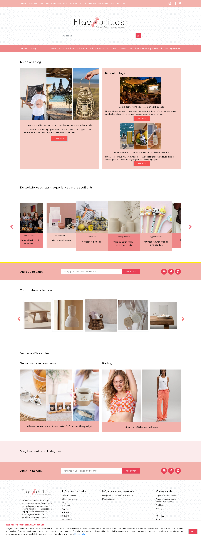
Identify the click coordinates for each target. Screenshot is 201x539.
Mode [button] (53, 48)
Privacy (159, 508)
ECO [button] (108, 48)
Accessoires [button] (64, 48)
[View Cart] (193, 531)
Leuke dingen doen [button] (171, 48)
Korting (33, 48)
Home (23, 3)
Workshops (67, 519)
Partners (92, 3)
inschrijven (131, 271)
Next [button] (190, 224)
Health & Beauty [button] (144, 48)
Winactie (73, 3)
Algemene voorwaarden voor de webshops (166, 500)
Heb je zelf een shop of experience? (117, 496)
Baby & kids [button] (86, 48)
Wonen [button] (75, 48)
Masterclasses (108, 499)
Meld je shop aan (53, 3)
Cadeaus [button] (123, 48)
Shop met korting (69, 499)
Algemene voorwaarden (166, 496)
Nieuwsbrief (104, 3)
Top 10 (83, 3)
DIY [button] (114, 48)
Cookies (159, 505)
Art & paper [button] (99, 48)
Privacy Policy (80, 534)
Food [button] (132, 48)
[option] (37, 225)
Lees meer (59, 139)
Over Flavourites (36, 3)
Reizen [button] (157, 48)
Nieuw (24, 48)
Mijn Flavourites (118, 3)
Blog (65, 3)
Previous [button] (11, 224)
